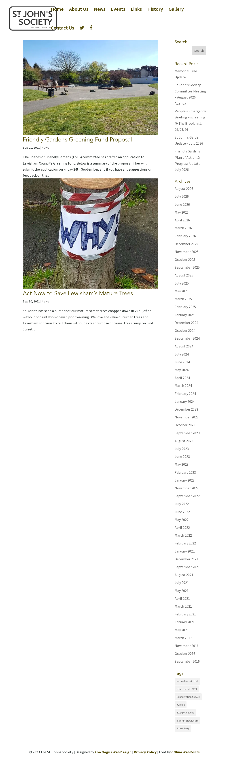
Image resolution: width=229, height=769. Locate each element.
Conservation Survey (188, 696)
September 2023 (187, 433)
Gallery (176, 9)
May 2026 (182, 212)
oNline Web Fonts (185, 752)
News (99, 9)
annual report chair (187, 681)
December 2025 (186, 244)
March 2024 (183, 385)
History (155, 9)
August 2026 (184, 188)
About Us (78, 9)
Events (118, 9)
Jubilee (180, 704)
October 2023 (185, 425)
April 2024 (182, 377)
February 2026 (185, 235)
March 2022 (183, 535)
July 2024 (182, 354)
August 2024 (184, 346)
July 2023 (182, 448)
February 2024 (185, 393)
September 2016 (187, 661)
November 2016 (187, 645)
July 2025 (182, 283)
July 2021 (182, 582)
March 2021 (183, 606)
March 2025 (183, 299)
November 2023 (187, 417)
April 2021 (182, 598)
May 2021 (182, 590)
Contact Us (62, 28)
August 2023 (184, 441)
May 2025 (182, 291)
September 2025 (187, 267)
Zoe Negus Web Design (113, 752)
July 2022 (182, 503)
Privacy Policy (145, 752)
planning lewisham (187, 720)
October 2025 (185, 259)
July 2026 (182, 196)
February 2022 (185, 543)
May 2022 (182, 519)
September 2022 (187, 496)
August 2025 (184, 275)
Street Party (182, 728)
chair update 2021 (186, 689)
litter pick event (185, 712)
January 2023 (185, 480)
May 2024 (182, 370)
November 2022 (187, 488)
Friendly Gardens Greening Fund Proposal (77, 139)
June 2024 (182, 362)
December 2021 (186, 559)
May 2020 (182, 630)
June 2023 (182, 456)
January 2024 (185, 401)
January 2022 (185, 551)
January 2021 (185, 622)
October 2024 (185, 330)
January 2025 (185, 315)
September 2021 (187, 567)
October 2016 (185, 653)
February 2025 (185, 306)
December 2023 (186, 409)
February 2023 (185, 472)
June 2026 (182, 204)
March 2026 (183, 228)
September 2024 (187, 338)
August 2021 (184, 574)
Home (57, 9)
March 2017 (183, 638)
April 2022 (182, 527)
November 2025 (187, 251)
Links (136, 9)
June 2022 (182, 512)
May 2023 (182, 464)
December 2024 (186, 322)
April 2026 (182, 220)
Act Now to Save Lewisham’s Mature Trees (78, 293)
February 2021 (185, 614)
